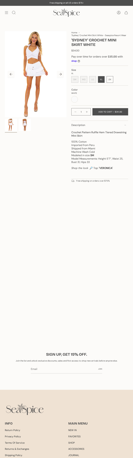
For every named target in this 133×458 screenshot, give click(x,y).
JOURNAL (73, 455)
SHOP (71, 442)
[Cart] (126, 13)
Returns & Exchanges (17, 449)
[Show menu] (6, 13)
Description (78, 125)
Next (60, 74)
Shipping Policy (13, 455)
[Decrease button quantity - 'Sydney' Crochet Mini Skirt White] (75, 111)
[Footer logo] (25, 409)
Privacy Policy (13, 436)
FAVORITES (74, 436)
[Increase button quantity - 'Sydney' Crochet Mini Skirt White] (87, 111)
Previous (11, 74)
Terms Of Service (15, 442)
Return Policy (12, 430)
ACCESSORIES (76, 449)
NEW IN (72, 430)
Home (74, 32)
